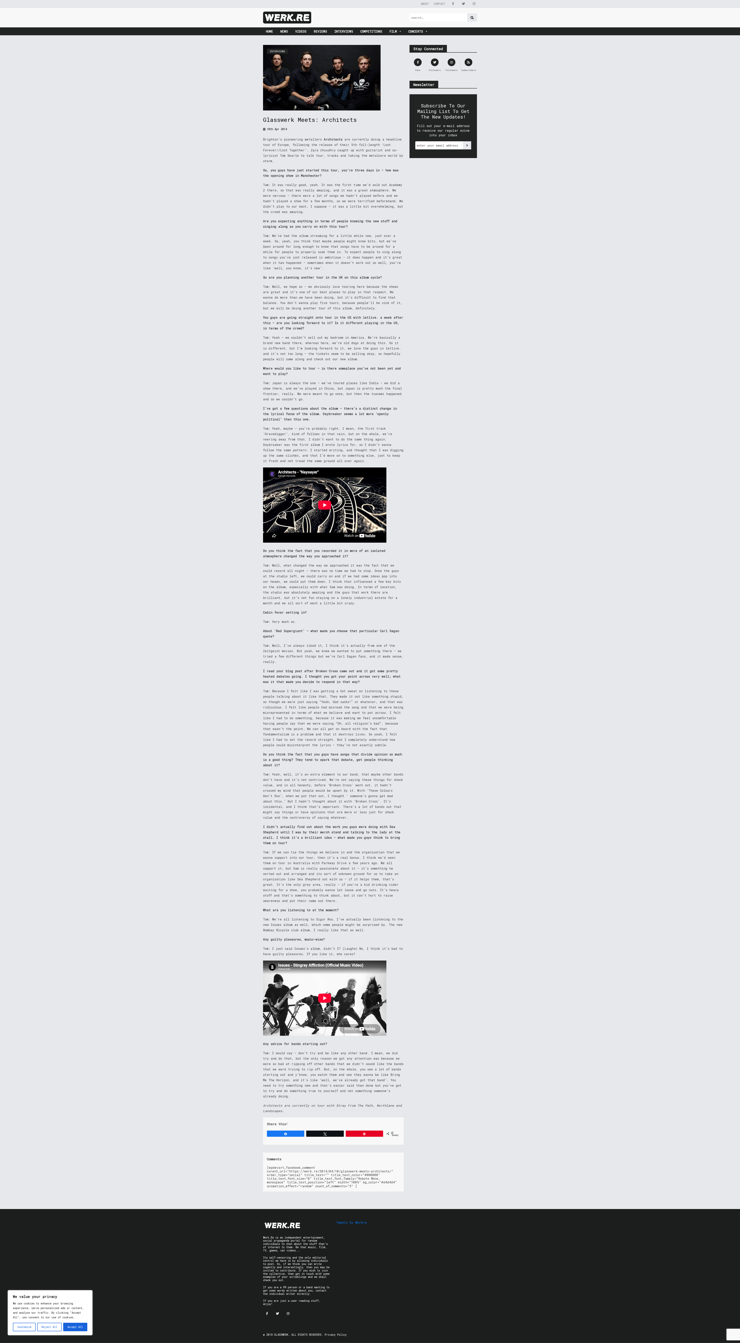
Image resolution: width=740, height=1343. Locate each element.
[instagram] (474, 4)
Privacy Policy (335, 1334)
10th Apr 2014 (276, 129)
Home (269, 31)
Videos (300, 31)
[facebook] (453, 4)
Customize (24, 1327)
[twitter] (463, 4)
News (284, 31)
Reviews (320, 31)
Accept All (75, 1327)
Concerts (416, 31)
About (425, 4)
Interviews (343, 31)
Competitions (371, 31)
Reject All (49, 1327)
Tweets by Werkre (351, 1222)
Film (394, 31)
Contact (439, 4)
